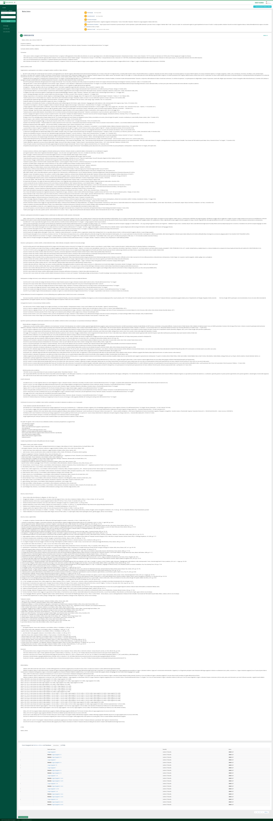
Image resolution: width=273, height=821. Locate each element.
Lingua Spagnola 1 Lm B (57, 781)
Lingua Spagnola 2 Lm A (57, 802)
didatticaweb (259, 2)
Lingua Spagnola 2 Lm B (57, 804)
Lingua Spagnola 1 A (56, 754)
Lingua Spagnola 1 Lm (53, 775)
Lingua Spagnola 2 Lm (53, 799)
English (268, 1)
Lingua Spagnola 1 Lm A (57, 778)
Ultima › (266, 812)
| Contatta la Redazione (25, 820)
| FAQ (17, 820)
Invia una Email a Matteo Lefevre (263, 6)
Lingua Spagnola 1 (52, 752)
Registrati (10, 10)
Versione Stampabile (23, 817)
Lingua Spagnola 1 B (56, 757)
